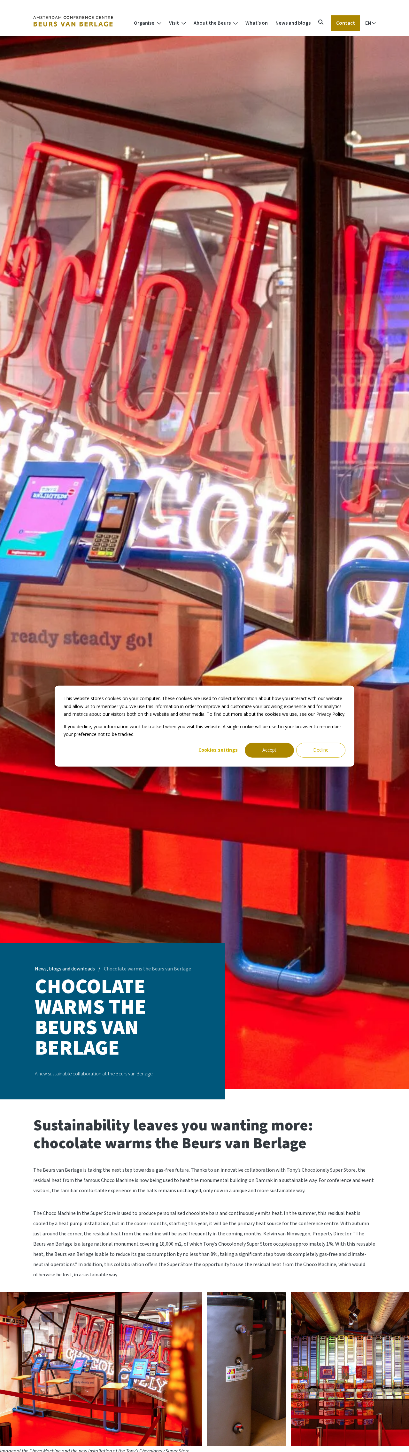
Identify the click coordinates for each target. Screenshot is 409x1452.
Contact (345, 23)
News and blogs (293, 23)
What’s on (256, 23)
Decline (320, 750)
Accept (269, 750)
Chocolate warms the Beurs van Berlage (147, 968)
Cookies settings (218, 750)
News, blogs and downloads (65, 968)
